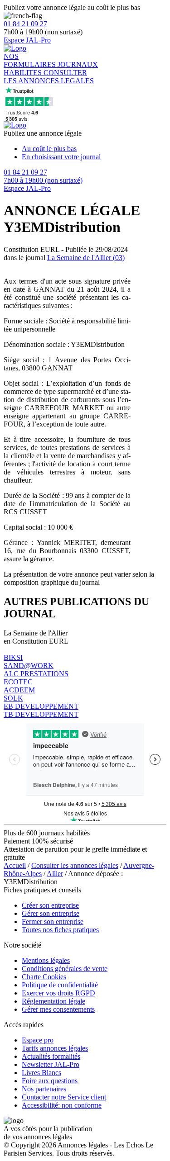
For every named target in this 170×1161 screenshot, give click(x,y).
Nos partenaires (44, 1089)
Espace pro (37, 1040)
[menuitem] (94, 149)
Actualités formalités (51, 1056)
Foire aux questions (50, 1081)
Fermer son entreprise (52, 921)
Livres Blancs (41, 1072)
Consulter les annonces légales (74, 865)
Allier (55, 873)
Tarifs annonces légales (55, 1048)
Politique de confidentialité (60, 985)
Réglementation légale (53, 1001)
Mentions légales (46, 960)
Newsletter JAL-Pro (50, 1064)
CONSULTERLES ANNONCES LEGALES (49, 77)
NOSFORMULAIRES (31, 60)
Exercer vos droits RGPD (58, 993)
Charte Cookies (44, 977)
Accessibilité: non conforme (62, 1105)
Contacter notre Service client (64, 1097)
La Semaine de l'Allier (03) (86, 257)
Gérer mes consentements (58, 1009)
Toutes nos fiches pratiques (60, 930)
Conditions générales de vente (64, 968)
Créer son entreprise (50, 905)
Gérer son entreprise (50, 913)
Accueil (15, 865)
